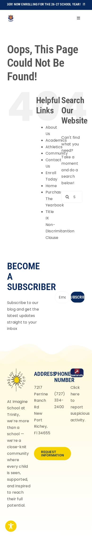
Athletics (54, 147)
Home (51, 186)
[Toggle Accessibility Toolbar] (11, 526)
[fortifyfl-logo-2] (77, 370)
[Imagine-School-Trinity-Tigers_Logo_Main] (10, 16)
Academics (56, 140)
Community (57, 153)
